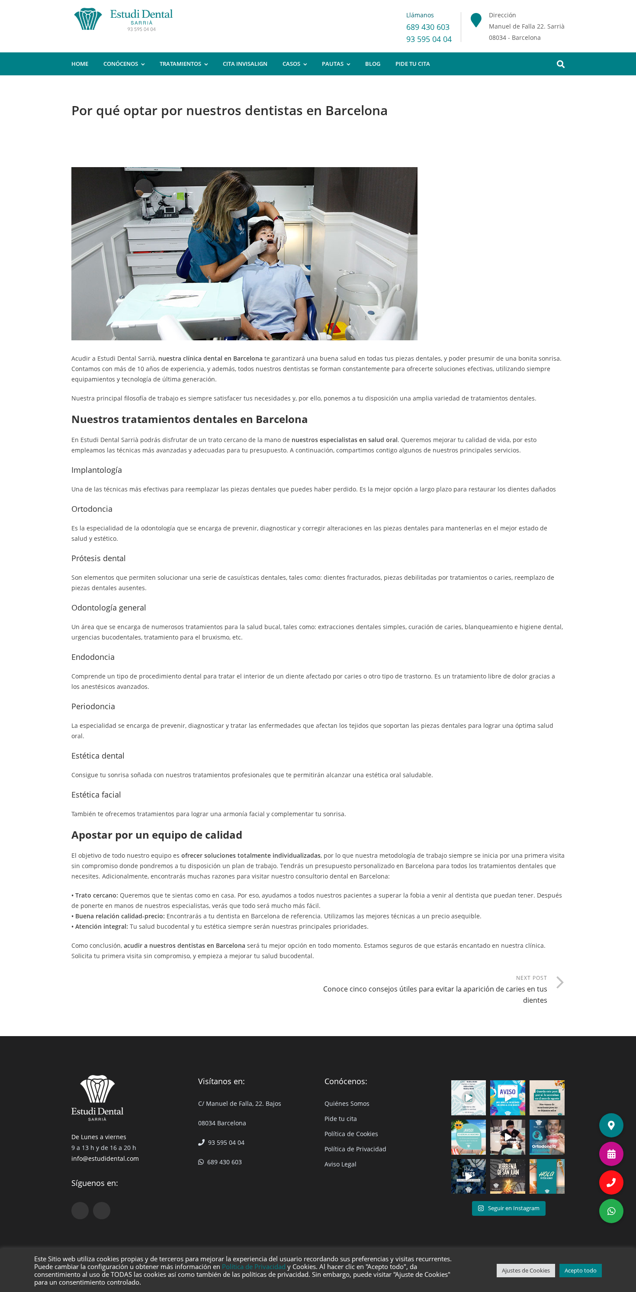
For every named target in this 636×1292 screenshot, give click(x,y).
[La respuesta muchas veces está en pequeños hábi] (507, 1137)
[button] (611, 1211)
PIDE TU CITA (412, 64)
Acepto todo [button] (581, 1270)
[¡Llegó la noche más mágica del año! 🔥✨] (507, 1176)
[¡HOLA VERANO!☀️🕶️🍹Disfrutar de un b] (547, 1176)
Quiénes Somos (346, 1103)
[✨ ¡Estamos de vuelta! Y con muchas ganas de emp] (468, 1097)
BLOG (372, 64)
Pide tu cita (340, 1118)
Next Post (435, 989)
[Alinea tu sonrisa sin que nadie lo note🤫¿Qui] (547, 1137)
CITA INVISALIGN (245, 64)
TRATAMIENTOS (180, 64)
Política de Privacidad (355, 1149)
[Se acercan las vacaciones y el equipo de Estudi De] (468, 1137)
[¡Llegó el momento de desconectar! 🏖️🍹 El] (507, 1097)
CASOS (291, 64)
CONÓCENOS (120, 64)
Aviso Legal (340, 1164)
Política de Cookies (351, 1134)
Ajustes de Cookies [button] (526, 1270)
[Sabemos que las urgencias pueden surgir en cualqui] (547, 1097)
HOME (79, 64)
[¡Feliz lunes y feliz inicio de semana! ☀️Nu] (468, 1176)
